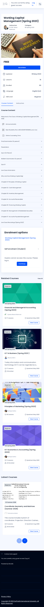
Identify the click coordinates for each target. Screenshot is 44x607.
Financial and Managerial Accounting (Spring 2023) (20, 308)
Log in (33, 4)
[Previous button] (19, 540)
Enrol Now (22, 68)
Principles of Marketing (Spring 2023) (20, 406)
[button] (6, 4)
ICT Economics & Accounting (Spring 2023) (20, 451)
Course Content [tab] (7, 103)
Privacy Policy (6, 597)
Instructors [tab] (20, 103)
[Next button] (24, 540)
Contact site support (10, 554)
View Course (34, 322)
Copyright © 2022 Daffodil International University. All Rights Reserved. (20, 602)
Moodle (11, 564)
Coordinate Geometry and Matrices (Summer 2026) (20, 507)
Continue (22, 264)
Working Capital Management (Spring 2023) (20, 239)
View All (40, 278)
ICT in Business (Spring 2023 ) (17, 353)
